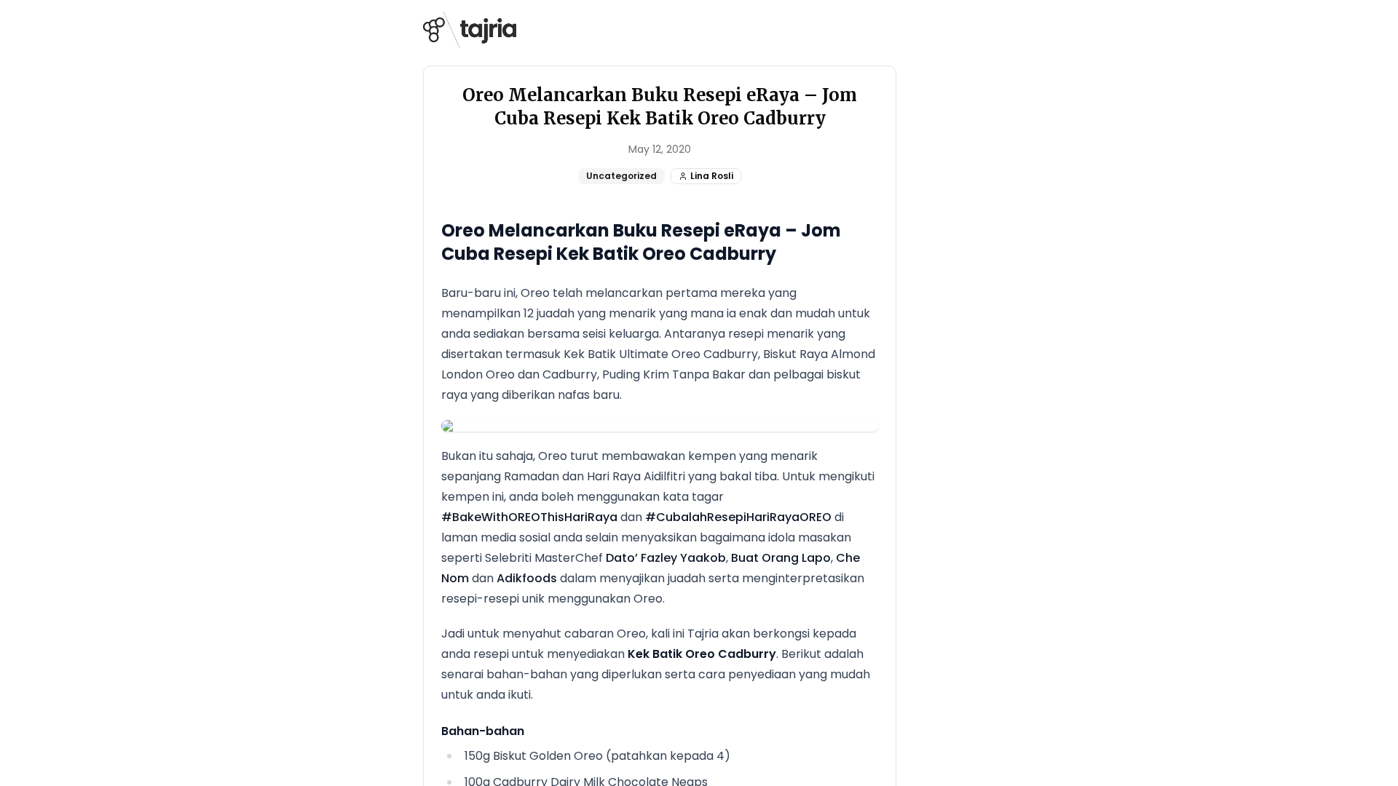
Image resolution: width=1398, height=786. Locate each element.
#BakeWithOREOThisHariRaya (529, 517)
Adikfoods (527, 578)
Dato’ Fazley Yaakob (666, 557)
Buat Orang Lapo (781, 557)
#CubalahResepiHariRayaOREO (738, 517)
